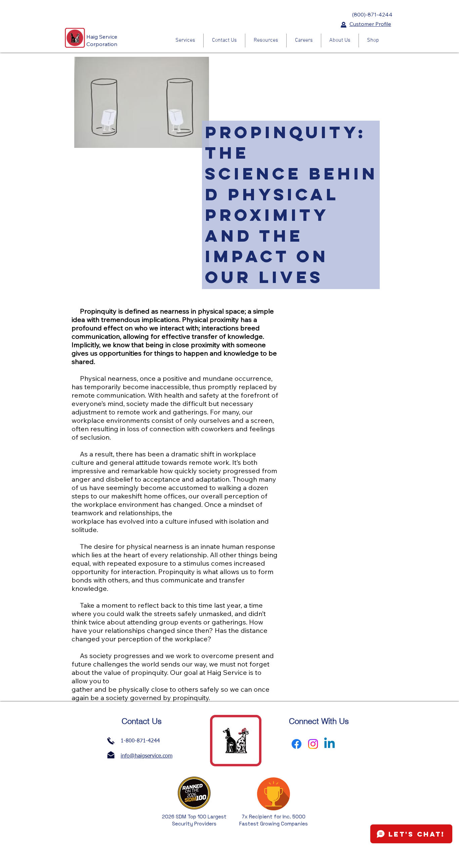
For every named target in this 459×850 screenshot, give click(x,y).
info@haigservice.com (146, 756)
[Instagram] (313, 744)
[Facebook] (296, 744)
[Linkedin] (329, 744)
